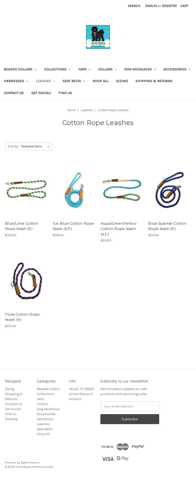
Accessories (175, 69)
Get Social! (41, 93)
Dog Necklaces (138, 69)
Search (134, 6)
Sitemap (11, 419)
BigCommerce (30, 462)
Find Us (65, 93)
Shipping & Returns (154, 81)
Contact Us (14, 93)
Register (169, 6)
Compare (25, 190)
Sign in (151, 6)
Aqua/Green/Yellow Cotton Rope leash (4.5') (118, 228)
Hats (82, 69)
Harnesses (14, 81)
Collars (106, 69)
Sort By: (13, 146)
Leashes (44, 81)
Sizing (122, 81)
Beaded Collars (18, 69)
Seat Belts (72, 81)
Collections (55, 69)
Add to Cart (26, 198)
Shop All (101, 81)
